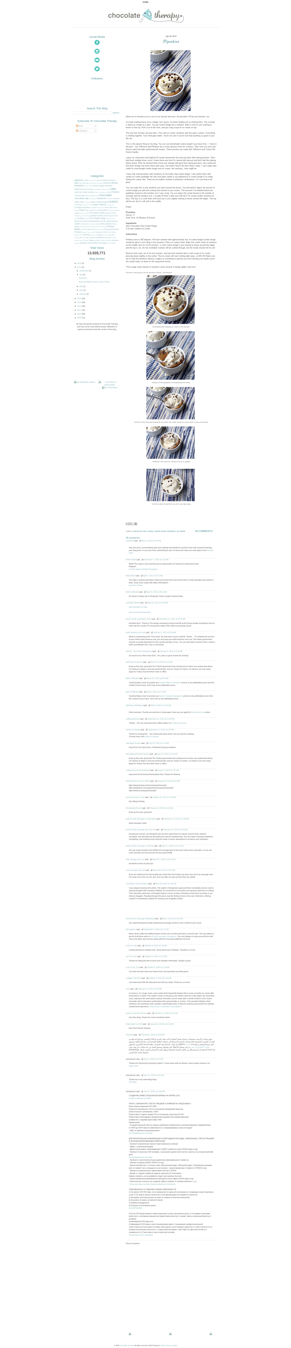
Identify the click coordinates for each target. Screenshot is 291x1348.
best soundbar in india (138, 607)
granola (106, 216)
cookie (93, 202)
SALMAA (129, 1035)
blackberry (93, 183)
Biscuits (86, 183)
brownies (108, 186)
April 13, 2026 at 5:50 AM (154, 1075)
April (81, 290)
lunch (85, 221)
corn (89, 205)
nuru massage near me (135, 870)
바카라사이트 (131, 946)
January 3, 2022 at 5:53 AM (164, 632)
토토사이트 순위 (132, 967)
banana (112, 180)
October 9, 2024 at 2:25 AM (160, 978)
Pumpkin (78, 232)
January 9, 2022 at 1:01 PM (171, 651)
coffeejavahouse (132, 719)
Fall (98, 210)
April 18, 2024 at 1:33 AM (166, 884)
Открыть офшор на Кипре (140, 1098)
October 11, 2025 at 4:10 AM (166, 1013)
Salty (80, 235)
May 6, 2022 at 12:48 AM (161, 705)
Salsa (76, 235)
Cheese (115, 192)
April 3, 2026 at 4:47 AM (153, 1059)
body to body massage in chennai (140, 846)
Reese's (107, 232)
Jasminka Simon (132, 603)
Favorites (103, 210)
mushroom (85, 224)
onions (114, 224)
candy (84, 192)
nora (128, 989)
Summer (108, 237)
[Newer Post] (131, 1334)
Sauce (93, 235)
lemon (77, 221)
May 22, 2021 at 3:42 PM (157, 603)
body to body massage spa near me (140, 830)
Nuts (102, 224)
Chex (87, 196)
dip (111, 207)
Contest (87, 202)
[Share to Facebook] (135, 523)
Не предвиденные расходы (140, 1133)
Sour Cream (84, 237)
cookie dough (101, 202)
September (83, 271)
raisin (93, 232)
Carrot (97, 192)
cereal (109, 192)
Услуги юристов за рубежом (141, 1235)
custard (93, 207)
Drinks (115, 207)
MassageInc (131, 929)
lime (81, 221)
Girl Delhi (133, 1082)
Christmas (92, 198)
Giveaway (86, 216)
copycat (85, 205)
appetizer (79, 180)
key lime (112, 218)
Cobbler (109, 198)
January (82, 294)
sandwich (87, 235)
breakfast (79, 185)
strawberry (100, 237)
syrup (81, 240)
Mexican (110, 221)
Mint (116, 221)
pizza (110, 229)
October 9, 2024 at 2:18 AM (158, 967)
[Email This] (127, 523)
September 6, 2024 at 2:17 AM (156, 929)
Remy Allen (130, 576)
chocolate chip (81, 198)
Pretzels (115, 229)
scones (105, 235)
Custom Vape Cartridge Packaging (143, 569)
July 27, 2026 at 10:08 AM (154, 1091)
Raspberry (99, 232)
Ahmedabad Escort (134, 808)
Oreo (76, 227)
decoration (100, 207)
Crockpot (78, 207)
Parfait (93, 227)
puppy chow (86, 232)
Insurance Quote (135, 585)
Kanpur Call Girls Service (136, 1013)
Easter (76, 210)
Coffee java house (179, 723)
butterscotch (105, 189)
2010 (79, 314)
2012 (79, 306)
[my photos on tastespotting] (110, 385)
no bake (92, 224)
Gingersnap (78, 216)
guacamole (114, 216)
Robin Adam (131, 560)
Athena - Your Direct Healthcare (139, 651)
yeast (114, 243)
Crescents (110, 205)
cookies (113, 201)
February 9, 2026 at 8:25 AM (152, 1035)
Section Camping (133, 730)
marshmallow (93, 221)
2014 (79, 299)
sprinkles (92, 237)
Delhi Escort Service (134, 662)
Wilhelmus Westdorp (134, 705)
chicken (92, 196)
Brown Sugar (99, 186)
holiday (81, 218)
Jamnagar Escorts (133, 743)
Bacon (106, 180)
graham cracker (96, 216)
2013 (79, 302)
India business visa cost (135, 632)
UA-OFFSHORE (135, 1208)
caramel (91, 192)
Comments (82, 131)
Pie (105, 229)
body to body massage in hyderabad (141, 819)
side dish (111, 235)
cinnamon (101, 198)
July (81, 275)
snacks (76, 237)
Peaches (103, 227)
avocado (100, 180)
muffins (77, 224)
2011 (79, 310)
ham (75, 218)
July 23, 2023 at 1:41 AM (159, 743)
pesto (97, 229)
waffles (76, 243)
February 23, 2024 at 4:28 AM (175, 830)
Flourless (111, 210)
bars (76, 183)
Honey (86, 218)
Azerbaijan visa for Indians (137, 884)
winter (109, 243)
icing (102, 218)
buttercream (79, 189)
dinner (107, 207)
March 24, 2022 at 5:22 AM (161, 662)
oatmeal (108, 224)
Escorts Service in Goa (135, 797)
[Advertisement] (148, 1310)
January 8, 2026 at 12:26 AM (162, 1024)
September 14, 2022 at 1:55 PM (161, 730)
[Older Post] (212, 1334)
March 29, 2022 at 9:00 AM (157, 678)
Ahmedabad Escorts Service (137, 754)
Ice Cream (94, 218)
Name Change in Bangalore (170, 696)
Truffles (102, 240)
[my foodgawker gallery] (84, 382)
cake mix (78, 192)
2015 (79, 267)
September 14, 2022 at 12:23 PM (160, 719)
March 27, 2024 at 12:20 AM (163, 859)
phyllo (102, 229)
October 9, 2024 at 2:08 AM (156, 946)
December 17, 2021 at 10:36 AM (172, 619)
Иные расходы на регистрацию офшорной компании (153, 1184)
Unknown (130, 541)
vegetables (115, 240)
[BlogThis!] (130, 523)
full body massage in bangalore (164, 936)
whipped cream (86, 243)
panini (88, 227)
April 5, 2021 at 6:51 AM (153, 576)
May (81, 286)
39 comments (204, 531)
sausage (99, 235)
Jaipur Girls (133, 1066)
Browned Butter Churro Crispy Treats (94, 282)
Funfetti (101, 213)
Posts (80, 126)
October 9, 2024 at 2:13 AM (156, 956)
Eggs (87, 210)
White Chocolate (100, 243)
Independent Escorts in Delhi (138, 781)
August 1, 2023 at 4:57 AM (168, 770)
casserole (102, 192)
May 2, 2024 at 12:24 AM (172, 919)
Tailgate (91, 240)
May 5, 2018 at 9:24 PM (151, 541)
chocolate (105, 195)
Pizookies (171, 41)
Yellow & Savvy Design (168, 1345)
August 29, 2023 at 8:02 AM (168, 781)
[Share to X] (132, 523)
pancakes (82, 227)
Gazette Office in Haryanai (170, 683)
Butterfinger (89, 189)
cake (113, 188)
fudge (95, 213)
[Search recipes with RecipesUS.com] (109, 388)
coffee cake (79, 202)
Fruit (91, 213)
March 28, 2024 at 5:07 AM (164, 870)
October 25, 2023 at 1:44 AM (164, 797)
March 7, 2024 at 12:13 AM (173, 846)
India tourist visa (197, 712)
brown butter (88, 186)
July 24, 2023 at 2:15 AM (167, 754)
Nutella (97, 224)
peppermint (91, 229)
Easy (82, 210)
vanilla (108, 240)
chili (97, 196)
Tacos (86, 240)
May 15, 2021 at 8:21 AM (156, 592)
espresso (92, 210)
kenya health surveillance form (138, 619)
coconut (116, 198)
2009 (79, 318)
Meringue (103, 221)
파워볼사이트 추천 (133, 978)
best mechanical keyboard (140, 612)
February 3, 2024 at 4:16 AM (161, 808)
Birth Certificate (132, 592)
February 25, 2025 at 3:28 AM (150, 989)
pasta (98, 227)
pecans (83, 229)
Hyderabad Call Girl (134, 1024)
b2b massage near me (135, 859)
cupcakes (86, 207)
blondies (100, 183)
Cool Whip (78, 205)
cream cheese (99, 204)
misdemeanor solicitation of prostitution (166, 1007)
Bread (115, 183)
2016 (79, 263)
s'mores (113, 232)
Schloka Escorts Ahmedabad (137, 770)
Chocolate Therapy (127, 1345)
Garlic (114, 213)
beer (81, 183)
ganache (108, 213)
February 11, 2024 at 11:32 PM (176, 819)
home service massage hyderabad (140, 919)
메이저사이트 (131, 956)
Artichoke (93, 180)
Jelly (107, 218)
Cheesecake (79, 196)
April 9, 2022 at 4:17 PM (156, 692)
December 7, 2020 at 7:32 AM (156, 560)
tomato (97, 240)
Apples (86, 180)
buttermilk (97, 189)
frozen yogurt (84, 213)
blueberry (107, 183)
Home (146, 2)
